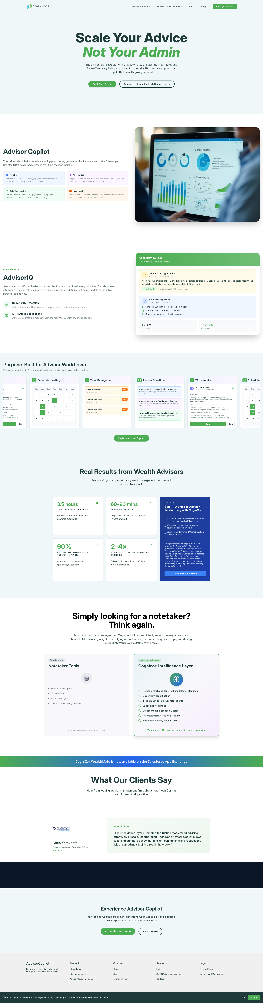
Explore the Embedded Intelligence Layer (147, 84)
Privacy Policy (206, 969)
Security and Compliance (211, 974)
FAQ (158, 969)
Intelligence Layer (141, 6)
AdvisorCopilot (37, 963)
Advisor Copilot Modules (169, 6)
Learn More (150, 931)
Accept (254, 997)
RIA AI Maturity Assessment (168, 974)
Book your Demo (224, 6)
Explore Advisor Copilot (131, 438)
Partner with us (120, 979)
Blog (203, 6)
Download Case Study (185, 573)
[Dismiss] (245, 997)
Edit (212, 424)
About (191, 6)
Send (189, 424)
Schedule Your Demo (118, 931)
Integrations (75, 969)
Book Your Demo (102, 84)
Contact (160, 979)
